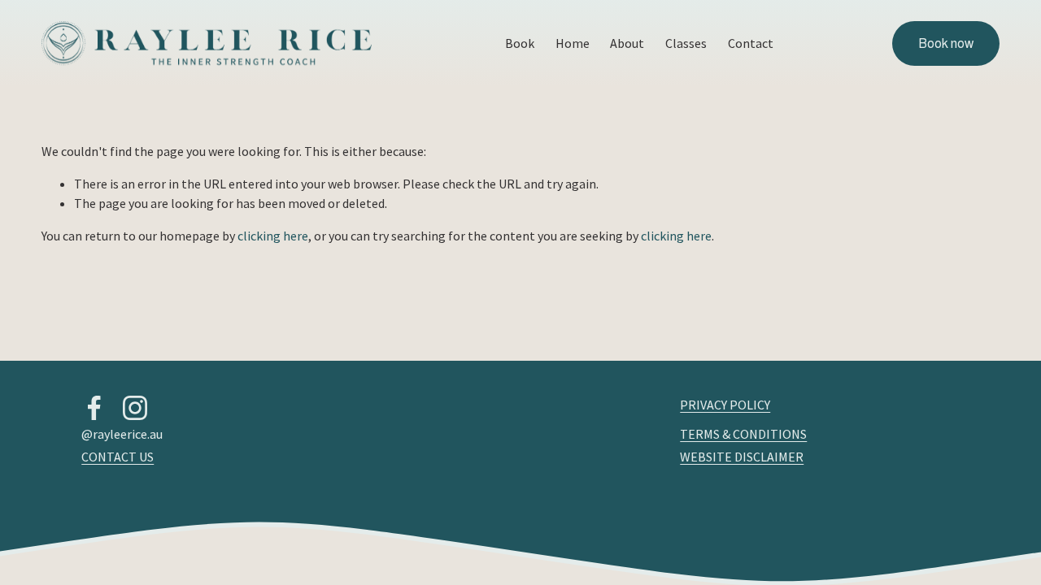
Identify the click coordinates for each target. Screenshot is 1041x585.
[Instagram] (135, 408)
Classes (686, 43)
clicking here (272, 236)
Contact (750, 43)
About (627, 43)
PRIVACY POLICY (725, 404)
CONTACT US (117, 456)
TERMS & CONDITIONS (743, 434)
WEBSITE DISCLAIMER (742, 456)
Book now (945, 43)
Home (572, 43)
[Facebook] (94, 408)
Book (519, 43)
